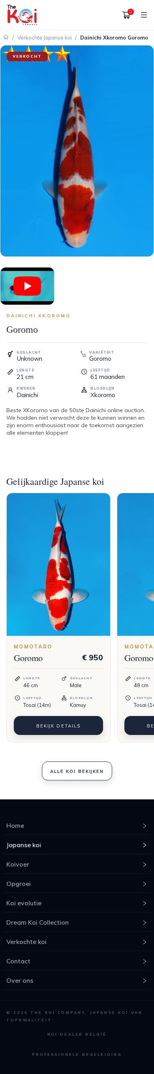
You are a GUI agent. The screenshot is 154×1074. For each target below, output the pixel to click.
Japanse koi (23, 845)
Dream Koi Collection (37, 922)
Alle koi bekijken (76, 771)
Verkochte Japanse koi (44, 37)
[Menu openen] (141, 15)
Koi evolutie (23, 903)
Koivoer (17, 864)
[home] (22, 15)
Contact (18, 961)
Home (15, 825)
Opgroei (18, 883)
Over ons (19, 980)
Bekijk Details (58, 726)
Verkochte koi (26, 942)
